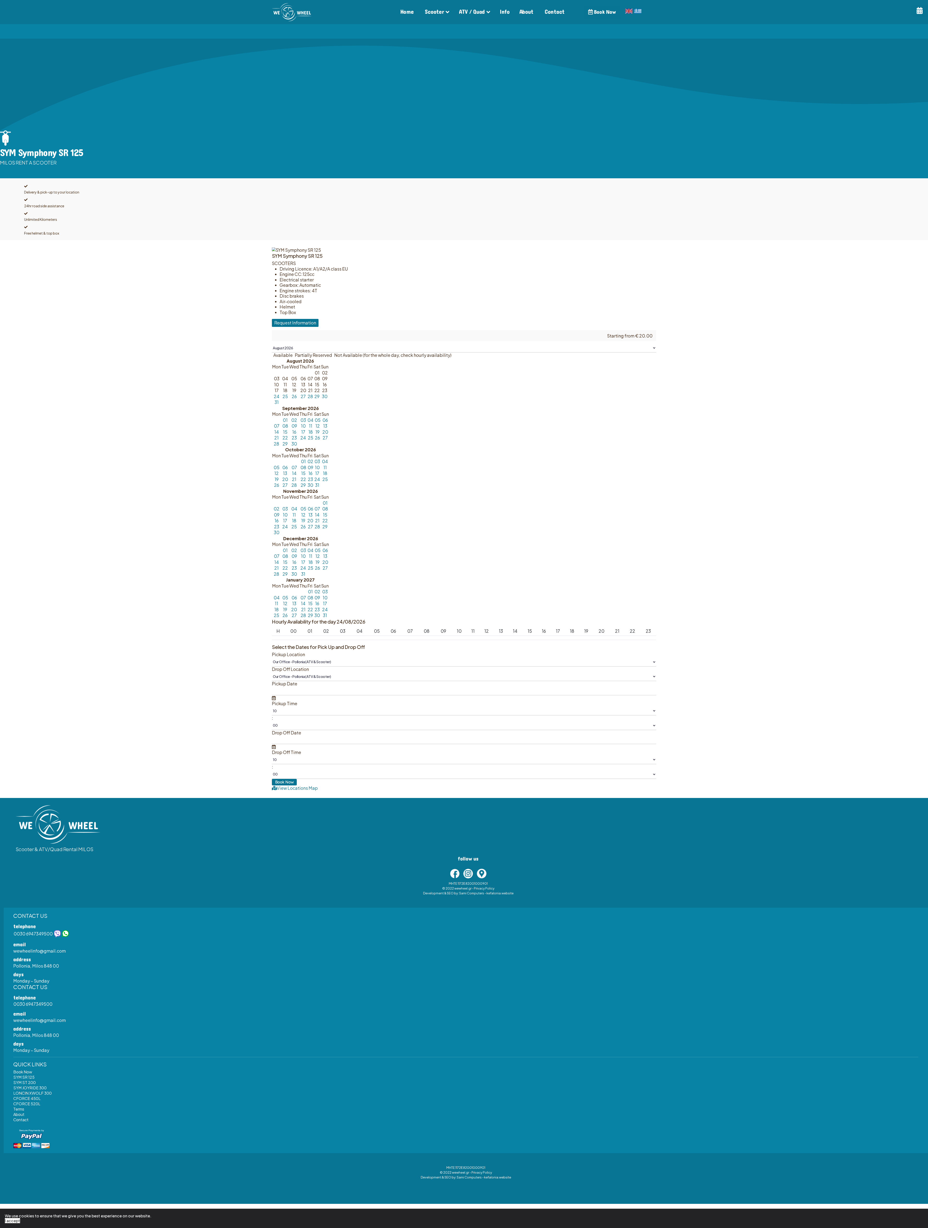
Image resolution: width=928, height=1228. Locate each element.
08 (285, 426)
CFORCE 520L (26, 1103)
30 (324, 396)
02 (294, 420)
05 (317, 420)
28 (310, 396)
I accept (12, 1220)
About (526, 12)
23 (294, 437)
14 (276, 432)
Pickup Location (288, 654)
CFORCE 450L (27, 1098)
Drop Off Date (286, 732)
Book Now (604, 12)
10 (303, 426)
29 (316, 396)
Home (407, 12)
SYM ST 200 (24, 1082)
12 (317, 426)
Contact (555, 12)
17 (303, 432)
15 (285, 432)
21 (276, 437)
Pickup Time (284, 703)
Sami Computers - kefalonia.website (486, 893)
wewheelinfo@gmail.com (39, 951)
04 (310, 420)
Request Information (295, 322)
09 (294, 426)
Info (505, 12)
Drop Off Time (286, 752)
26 (294, 396)
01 (285, 420)
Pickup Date (284, 683)
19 (317, 432)
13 (325, 426)
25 (285, 396)
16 (294, 432)
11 (310, 426)
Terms (18, 1109)
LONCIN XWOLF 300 (32, 1093)
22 (285, 437)
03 (303, 420)
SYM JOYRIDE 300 (30, 1087)
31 (277, 402)
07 (276, 426)
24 (276, 396)
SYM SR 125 (24, 1077)
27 (303, 396)
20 (325, 432)
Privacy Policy (484, 888)
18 (310, 432)
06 (325, 420)
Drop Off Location (290, 669)
